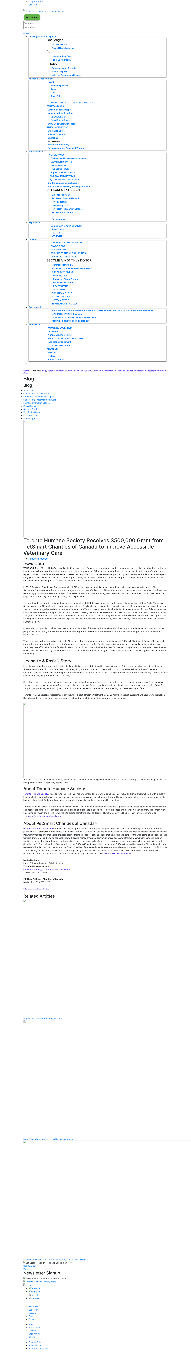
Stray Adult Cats (59, 117)
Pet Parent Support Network (65, 198)
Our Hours (34, 1309)
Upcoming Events (32, 418)
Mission (52, 352)
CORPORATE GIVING (62, 272)
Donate (32, 239)
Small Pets (56, 96)
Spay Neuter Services (61, 162)
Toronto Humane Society (35, 794)
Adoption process (59, 85)
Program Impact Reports (64, 68)
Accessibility (35, 1345)
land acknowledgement (59, 342)
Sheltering (53, 138)
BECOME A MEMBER (143, 310)
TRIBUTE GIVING (59, 250)
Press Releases (30, 406)
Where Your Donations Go (66, 243)
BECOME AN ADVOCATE (119, 310)
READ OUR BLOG (80, 321)
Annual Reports (59, 72)
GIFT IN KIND (58, 290)
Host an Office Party (63, 283)
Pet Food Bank (59, 202)
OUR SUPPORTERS (86, 317)
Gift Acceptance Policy (65, 257)
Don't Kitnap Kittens (60, 120)
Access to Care (59, 44)
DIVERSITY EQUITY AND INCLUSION (65, 338)
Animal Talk (29, 390)
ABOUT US (52, 349)
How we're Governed (59, 328)
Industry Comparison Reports (66, 75)
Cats (53, 92)
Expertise (33, 222)
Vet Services (57, 155)
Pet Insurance (58, 219)
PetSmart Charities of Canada (38, 828)
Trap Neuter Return (60, 169)
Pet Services (35, 151)
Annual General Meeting (60, 335)
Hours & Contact (56, 359)
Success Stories (31, 409)
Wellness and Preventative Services (68, 158)
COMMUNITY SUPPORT (63, 317)
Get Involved (35, 307)
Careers (32, 1313)
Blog (43, 370)
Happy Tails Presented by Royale (39, 399)
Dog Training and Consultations (63, 179)
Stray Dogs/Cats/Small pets (61, 124)
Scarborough (29, 1266)
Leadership (53, 331)
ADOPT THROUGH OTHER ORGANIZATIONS (73, 103)
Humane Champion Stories (36, 403)
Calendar (77, 314)
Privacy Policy (35, 1342)
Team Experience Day (64, 304)
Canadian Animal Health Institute (37, 889)
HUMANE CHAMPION (62, 265)
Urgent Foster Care (61, 195)
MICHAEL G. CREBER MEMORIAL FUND (72, 268)
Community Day (60, 205)
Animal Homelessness (63, 48)
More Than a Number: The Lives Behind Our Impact (48, 1139)
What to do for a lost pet (59, 110)
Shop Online (34, 1333)
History (51, 356)
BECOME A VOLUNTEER (94, 310)
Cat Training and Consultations (63, 183)
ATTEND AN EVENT (62, 297)
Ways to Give (58, 246)
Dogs (53, 89)
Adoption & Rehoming (40, 79)
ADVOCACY (58, 229)
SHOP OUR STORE (61, 321)
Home (26, 370)
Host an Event (60, 300)
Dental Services (58, 165)
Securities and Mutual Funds (68, 253)
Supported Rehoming (58, 144)
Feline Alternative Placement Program (66, 148)
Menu (28, 33)
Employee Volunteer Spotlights (38, 396)
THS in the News (31, 412)
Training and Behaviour (61, 176)
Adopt (53, 82)
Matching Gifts (60, 276)
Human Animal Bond (62, 56)
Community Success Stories (37, 393)
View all (27, 1269)
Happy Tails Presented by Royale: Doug (42, 1018)
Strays (32, 1337)
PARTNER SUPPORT (57, 234)
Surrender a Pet (55, 131)
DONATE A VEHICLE (62, 293)
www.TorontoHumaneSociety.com (45, 816)
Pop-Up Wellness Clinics (63, 172)
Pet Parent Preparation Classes (67, 209)
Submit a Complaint (38, 1348)
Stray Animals (55, 106)
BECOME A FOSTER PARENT (66, 310)
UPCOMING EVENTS (62, 314)
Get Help (33, 4)
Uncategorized (30, 415)
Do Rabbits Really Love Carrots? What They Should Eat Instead (54, 1259)
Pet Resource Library (62, 212)
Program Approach (61, 60)
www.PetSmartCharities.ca (117, 853)
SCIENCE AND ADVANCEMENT (66, 226)
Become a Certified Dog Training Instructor (69, 186)
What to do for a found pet (61, 113)
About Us (33, 325)
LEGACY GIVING (60, 286)
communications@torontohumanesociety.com (46, 869)
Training (32, 1330)
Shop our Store (36, 1)
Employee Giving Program (66, 279)
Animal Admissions (57, 127)
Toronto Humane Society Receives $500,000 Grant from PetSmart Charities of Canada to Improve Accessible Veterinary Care (94, 371)
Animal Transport (56, 134)
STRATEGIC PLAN (61, 345)
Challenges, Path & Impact (42, 36)
